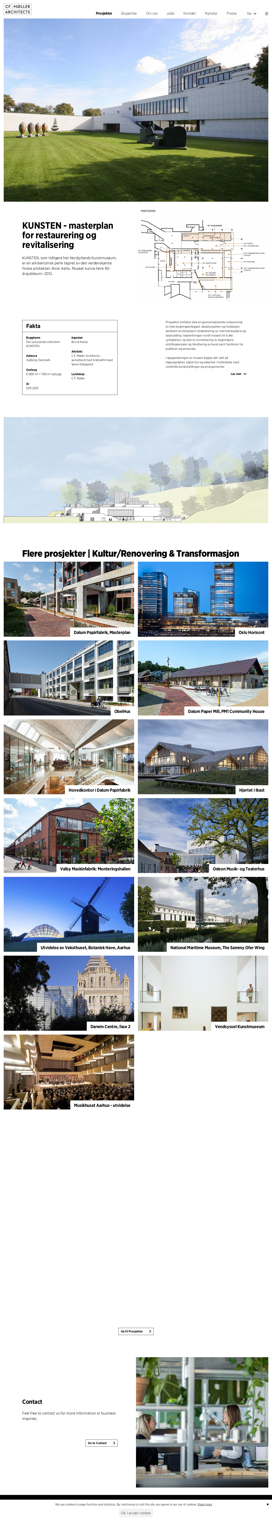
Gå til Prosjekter (132, 1331)
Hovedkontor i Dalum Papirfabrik (99, 790)
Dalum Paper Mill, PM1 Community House (226, 711)
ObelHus (122, 711)
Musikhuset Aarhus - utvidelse (102, 1105)
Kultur (104, 553)
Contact (32, 1401)
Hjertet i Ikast (252, 790)
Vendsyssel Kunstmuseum (240, 1026)
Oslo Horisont (252, 632)
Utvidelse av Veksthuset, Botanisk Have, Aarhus (85, 947)
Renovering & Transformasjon (180, 553)
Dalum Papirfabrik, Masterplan (102, 632)
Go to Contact (97, 1443)
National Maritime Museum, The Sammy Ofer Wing (217, 947)
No (249, 13)
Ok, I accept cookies (136, 1513)
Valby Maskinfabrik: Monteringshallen (95, 869)
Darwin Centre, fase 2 (110, 1026)
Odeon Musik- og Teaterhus (239, 869)
